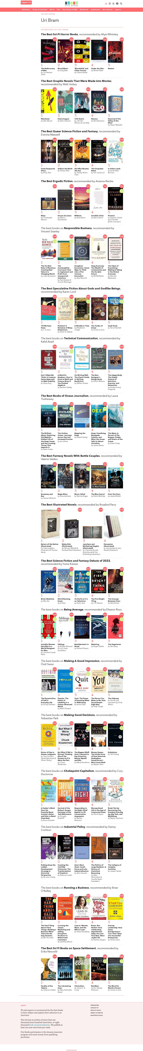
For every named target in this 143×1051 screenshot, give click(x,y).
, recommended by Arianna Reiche (77, 181)
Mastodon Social (97, 1015)
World (52, 9)
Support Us (26, 2)
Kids (58, 9)
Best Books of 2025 (70, 9)
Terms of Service (97, 1013)
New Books (84, 9)
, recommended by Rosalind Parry (78, 505)
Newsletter (95, 1005)
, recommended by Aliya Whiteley (79, 34)
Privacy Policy (96, 1010)
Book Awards (108, 9)
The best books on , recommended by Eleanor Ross (81, 609)
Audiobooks (95, 9)
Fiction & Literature (39, 9)
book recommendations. (39, 1024)
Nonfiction (26, 9)
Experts (118, 9)
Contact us (95, 1008)
